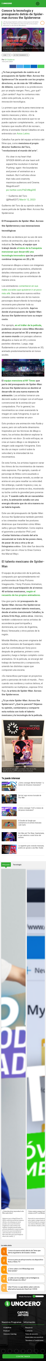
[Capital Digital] (23, 1315)
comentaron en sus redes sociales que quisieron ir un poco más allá (22, 290)
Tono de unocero (31, 1334)
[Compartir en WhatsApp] (41, 66)
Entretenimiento (21, 55)
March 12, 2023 (27, 199)
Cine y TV (6, 55)
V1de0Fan (7, 1327)
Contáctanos (23, 1356)
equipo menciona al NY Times (20, 380)
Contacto (28, 1331)
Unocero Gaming (9, 1334)
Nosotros (29, 1327)
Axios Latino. (23, 133)
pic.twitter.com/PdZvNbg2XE (21, 190)
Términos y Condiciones (34, 1340)
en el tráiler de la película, (28, 325)
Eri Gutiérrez (10, 59)
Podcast (6, 1331)
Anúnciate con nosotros (34, 1337)
